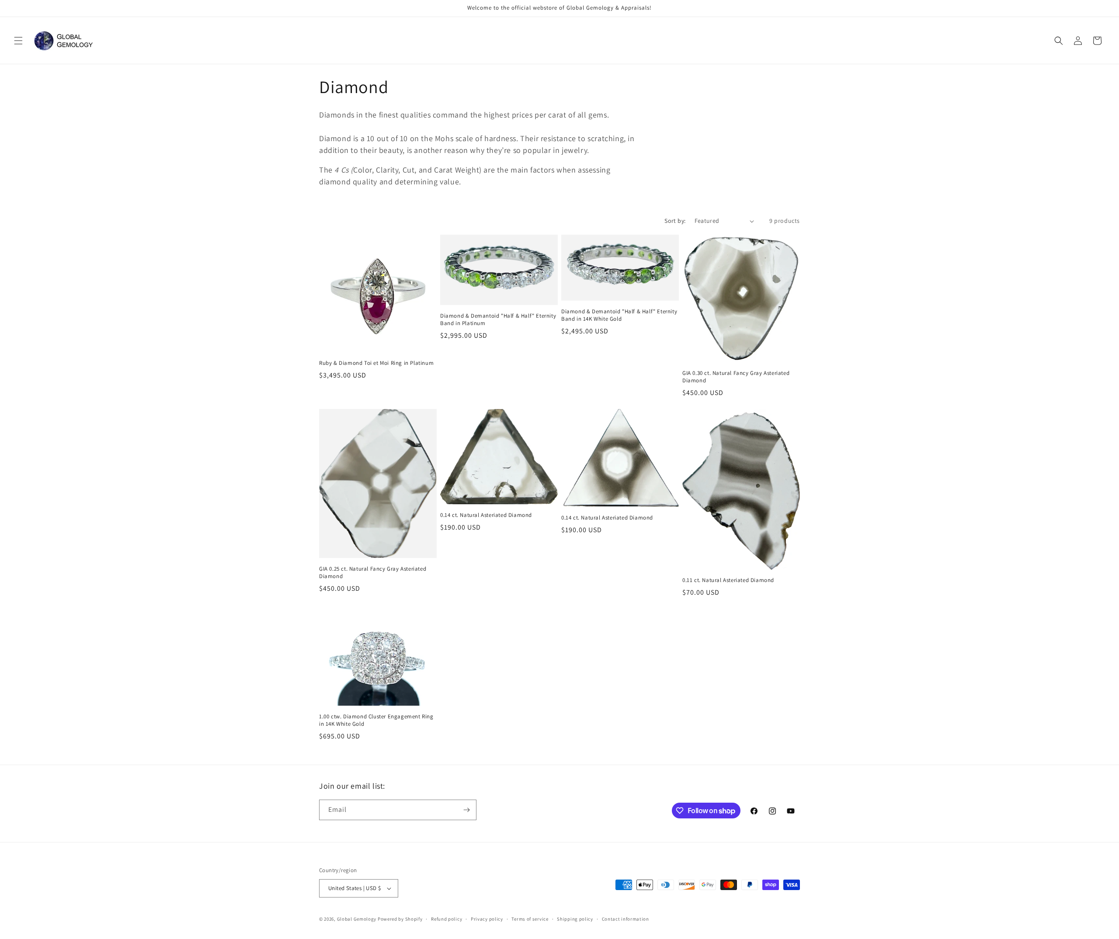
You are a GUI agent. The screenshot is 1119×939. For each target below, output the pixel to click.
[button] (18, 40)
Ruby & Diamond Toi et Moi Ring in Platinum (376, 363)
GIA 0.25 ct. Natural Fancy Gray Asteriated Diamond (372, 572)
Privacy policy (487, 919)
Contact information (625, 919)
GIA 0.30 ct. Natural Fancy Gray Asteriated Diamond (735, 377)
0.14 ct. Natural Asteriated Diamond (486, 515)
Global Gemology (357, 919)
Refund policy (446, 919)
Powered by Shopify (400, 919)
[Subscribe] (466, 810)
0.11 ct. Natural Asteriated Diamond (728, 580)
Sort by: (674, 221)
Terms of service (529, 919)
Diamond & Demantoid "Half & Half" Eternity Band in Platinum (498, 319)
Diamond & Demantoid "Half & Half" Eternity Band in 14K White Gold (619, 315)
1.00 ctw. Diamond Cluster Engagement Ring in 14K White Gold (376, 720)
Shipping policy (575, 919)
